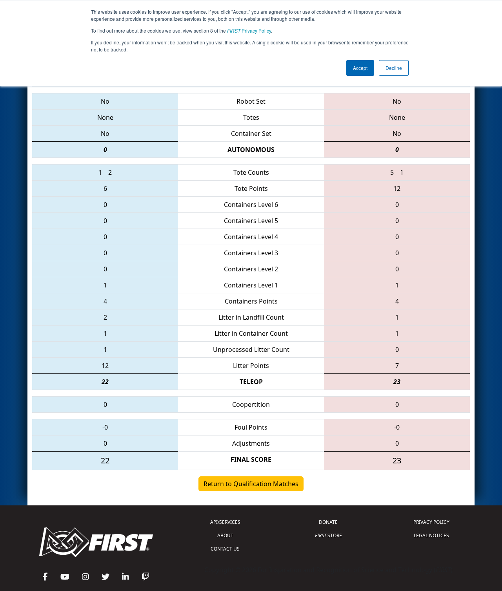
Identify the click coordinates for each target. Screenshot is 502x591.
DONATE (328, 522)
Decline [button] (394, 67)
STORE (328, 535)
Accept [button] (360, 67)
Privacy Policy (249, 30)
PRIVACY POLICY (431, 522)
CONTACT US (225, 548)
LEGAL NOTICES (431, 535)
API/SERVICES (225, 522)
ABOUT (225, 535)
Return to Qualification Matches (251, 483)
